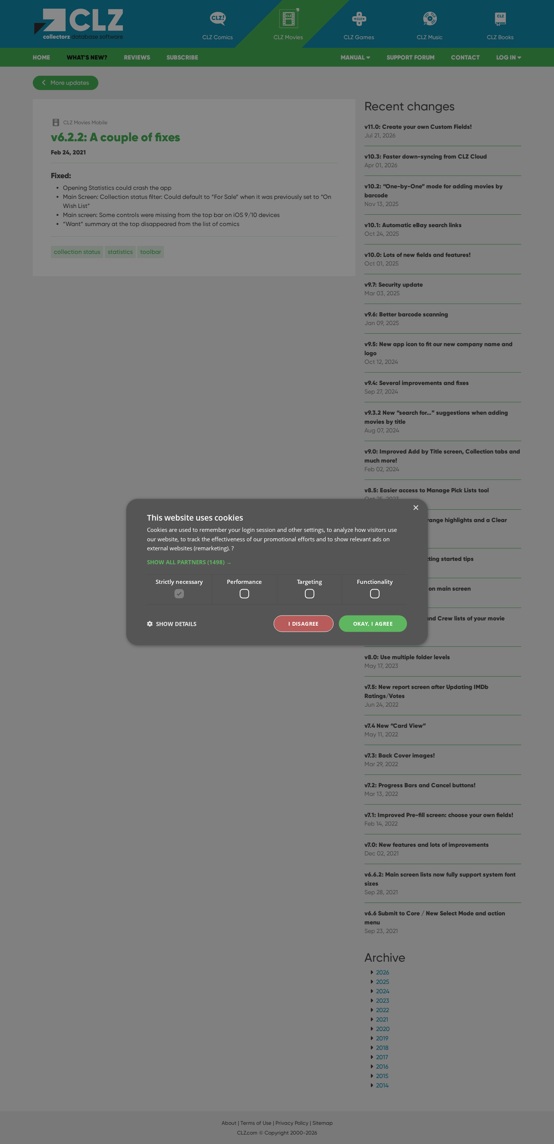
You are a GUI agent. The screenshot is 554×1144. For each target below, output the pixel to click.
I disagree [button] (303, 623)
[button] (277, 562)
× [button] (415, 507)
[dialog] (277, 572)
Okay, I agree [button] (373, 623)
